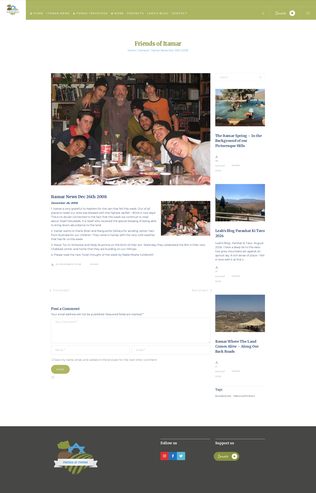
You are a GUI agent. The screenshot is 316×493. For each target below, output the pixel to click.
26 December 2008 (68, 264)
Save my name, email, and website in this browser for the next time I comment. (105, 359)
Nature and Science (244, 395)
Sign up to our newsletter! (70, 385)
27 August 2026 (220, 276)
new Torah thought (88, 254)
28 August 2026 (220, 166)
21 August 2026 (220, 371)
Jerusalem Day (223, 395)
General (143, 50)
